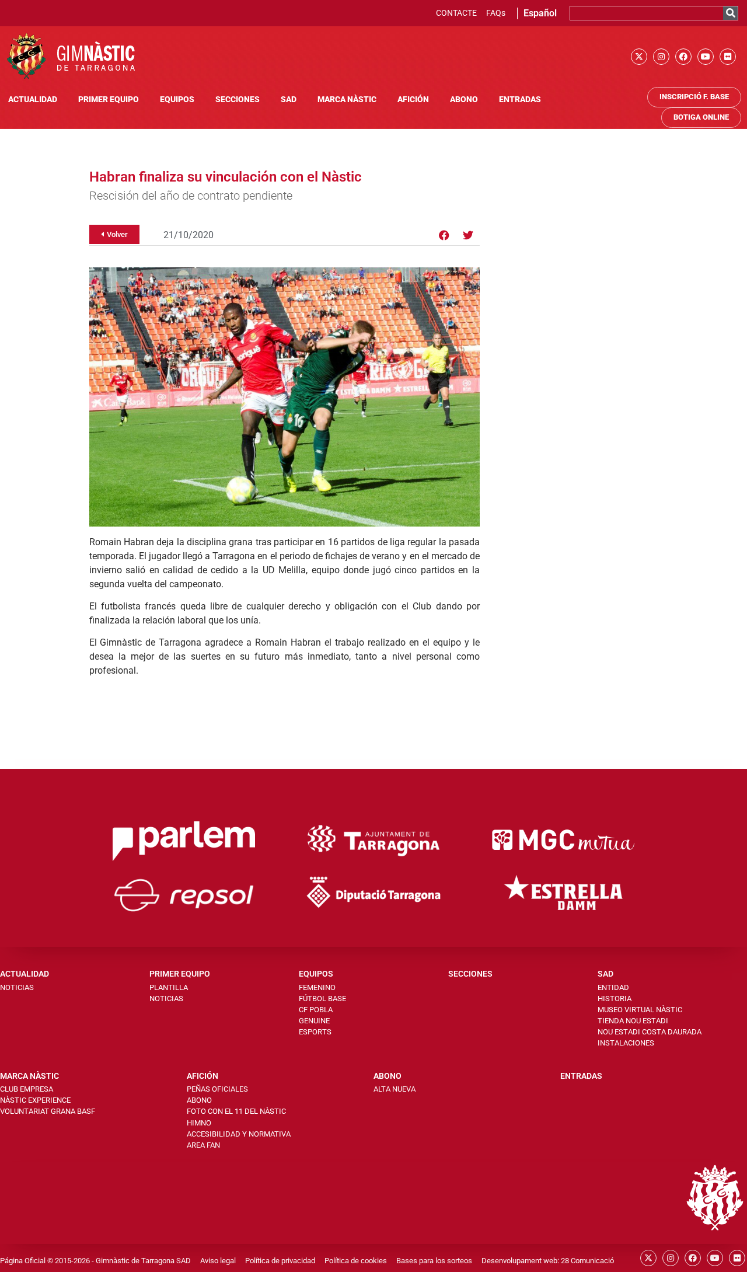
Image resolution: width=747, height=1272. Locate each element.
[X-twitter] (639, 56)
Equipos (177, 99)
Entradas (520, 99)
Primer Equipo (108, 99)
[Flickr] (728, 56)
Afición (413, 99)
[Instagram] (661, 56)
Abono (464, 99)
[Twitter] (468, 235)
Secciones (237, 99)
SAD (288, 99)
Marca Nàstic (346, 99)
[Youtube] (705, 56)
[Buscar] (730, 13)
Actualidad (32, 99)
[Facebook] (683, 56)
